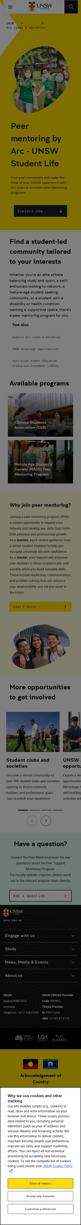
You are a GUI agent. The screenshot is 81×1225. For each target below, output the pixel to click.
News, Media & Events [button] (26, 962)
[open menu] (10, 7)
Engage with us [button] (20, 935)
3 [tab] (47, 810)
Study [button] (10, 948)
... (31, 23)
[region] (40, 1156)
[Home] (40, 7)
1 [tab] (23, 810)
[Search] (71, 7)
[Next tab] (46, 821)
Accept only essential (40, 1196)
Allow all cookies (40, 1183)
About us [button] (13, 975)
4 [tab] (58, 810)
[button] (40, 211)
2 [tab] (35, 810)
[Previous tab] (32, 821)
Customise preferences (40, 1209)
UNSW (10, 23)
